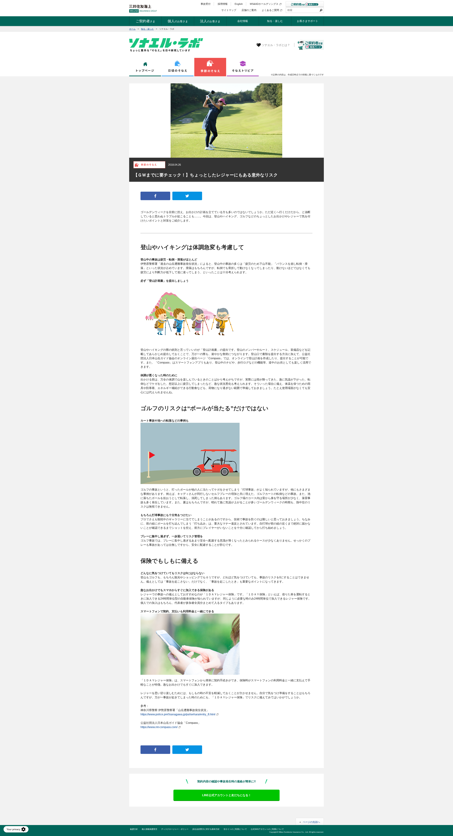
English (239, 3)
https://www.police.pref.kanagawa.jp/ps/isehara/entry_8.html (178, 714)
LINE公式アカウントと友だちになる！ (226, 795)
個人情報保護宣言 (149, 829)
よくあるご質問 (270, 10)
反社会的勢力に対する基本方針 (206, 829)
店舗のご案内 (249, 10)
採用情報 (223, 3)
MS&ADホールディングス (264, 3)
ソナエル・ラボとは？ (276, 45)
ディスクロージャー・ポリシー (174, 829)
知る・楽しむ (147, 29)
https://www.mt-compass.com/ (159, 727)
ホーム (132, 29)
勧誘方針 (134, 829)
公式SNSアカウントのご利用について (267, 829)
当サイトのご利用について (235, 829)
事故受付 (206, 3)
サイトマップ (228, 10)
